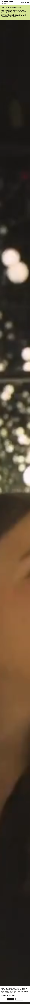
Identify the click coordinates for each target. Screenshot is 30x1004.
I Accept (11, 999)
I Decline (19, 999)
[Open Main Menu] (28, 2)
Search (25, 2)
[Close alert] (28, 6)
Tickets (22, 2)
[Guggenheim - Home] (7, 2)
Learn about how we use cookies (8, 995)
